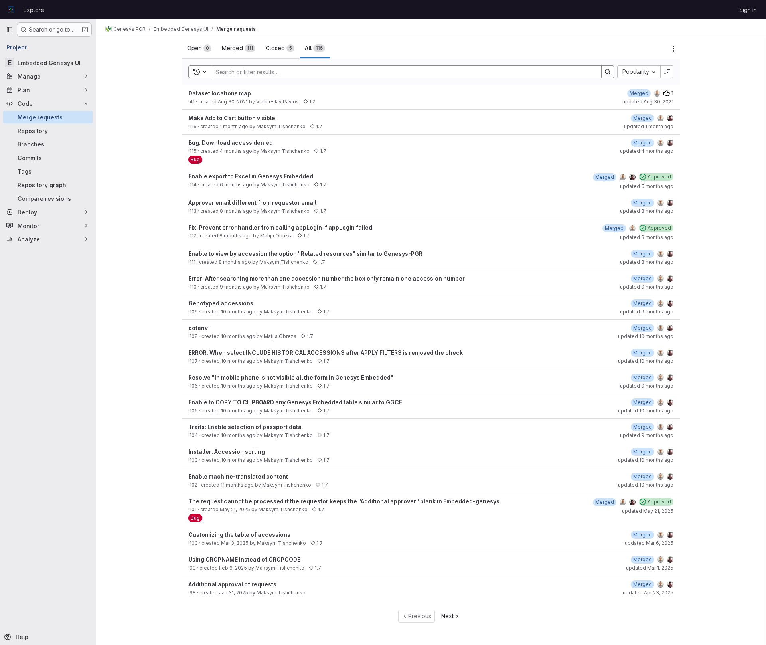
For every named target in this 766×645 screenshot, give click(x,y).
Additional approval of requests (232, 584)
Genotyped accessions (220, 303)
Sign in (748, 9)
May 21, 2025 (235, 509)
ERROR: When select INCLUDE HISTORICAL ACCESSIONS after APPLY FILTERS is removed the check (325, 352)
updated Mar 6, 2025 (649, 543)
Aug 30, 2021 (233, 102)
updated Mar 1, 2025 (649, 568)
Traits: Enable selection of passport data (245, 426)
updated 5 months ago (646, 186)
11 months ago (237, 485)
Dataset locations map (219, 93)
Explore (34, 9)
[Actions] (673, 48)
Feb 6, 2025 (233, 568)
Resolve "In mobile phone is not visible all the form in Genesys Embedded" (290, 377)
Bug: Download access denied (230, 142)
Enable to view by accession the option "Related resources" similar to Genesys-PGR (305, 253)
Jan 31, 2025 (233, 593)
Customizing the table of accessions (239, 534)
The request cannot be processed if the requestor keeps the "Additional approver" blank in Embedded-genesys (343, 501)
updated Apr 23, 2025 (648, 593)
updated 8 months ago (646, 211)
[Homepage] (10, 9)
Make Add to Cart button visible (231, 118)
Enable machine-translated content (238, 476)
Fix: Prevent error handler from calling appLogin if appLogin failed (280, 227)
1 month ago (234, 126)
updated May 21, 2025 (647, 511)
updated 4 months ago (646, 151)
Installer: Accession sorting (226, 451)
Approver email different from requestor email (252, 202)
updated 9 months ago (646, 287)
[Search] (607, 71)
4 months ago (236, 151)
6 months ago (236, 185)
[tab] (199, 48)
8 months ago (236, 211)
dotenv (198, 327)
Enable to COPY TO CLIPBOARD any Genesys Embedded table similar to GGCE (295, 402)
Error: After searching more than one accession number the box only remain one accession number (326, 278)
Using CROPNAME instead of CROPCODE (244, 559)
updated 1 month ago (648, 126)
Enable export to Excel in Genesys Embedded (250, 176)
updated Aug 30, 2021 (647, 102)
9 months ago (236, 287)
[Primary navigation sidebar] (9, 29)
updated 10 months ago (645, 336)
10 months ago (238, 312)
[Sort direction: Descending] (667, 71)
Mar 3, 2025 (235, 543)
